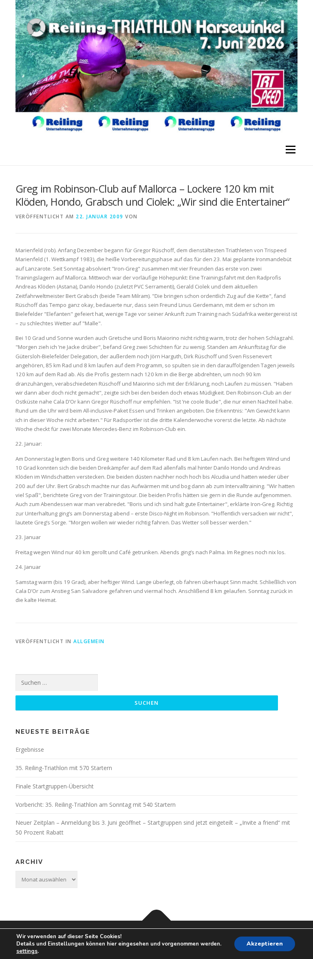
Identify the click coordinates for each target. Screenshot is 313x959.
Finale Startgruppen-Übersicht (54, 786)
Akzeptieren (265, 944)
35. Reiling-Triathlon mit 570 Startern (63, 768)
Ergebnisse (29, 749)
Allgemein (89, 641)
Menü (290, 149)
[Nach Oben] (156, 920)
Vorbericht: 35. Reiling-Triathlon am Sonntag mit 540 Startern (95, 804)
